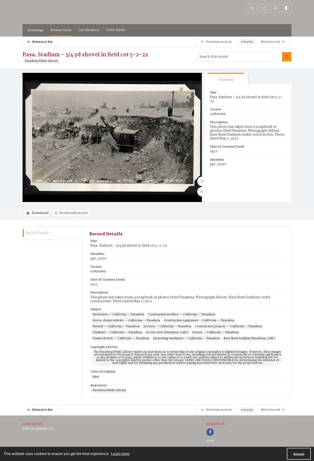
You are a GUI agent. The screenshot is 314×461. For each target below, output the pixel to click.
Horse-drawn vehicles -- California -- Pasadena (126, 320)
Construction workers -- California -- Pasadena (181, 314)
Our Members (88, 30)
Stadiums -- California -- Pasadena (117, 332)
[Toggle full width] (201, 181)
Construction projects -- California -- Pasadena (228, 326)
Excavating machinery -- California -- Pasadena (186, 338)
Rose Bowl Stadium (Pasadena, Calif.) (249, 338)
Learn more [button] (120, 454)
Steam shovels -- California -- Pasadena (121, 338)
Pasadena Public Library (41, 61)
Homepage (35, 30)
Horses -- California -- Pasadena (215, 332)
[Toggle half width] (201, 191)
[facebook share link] (210, 432)
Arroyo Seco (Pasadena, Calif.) (167, 332)
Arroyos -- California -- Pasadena (167, 326)
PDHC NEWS (116, 30)
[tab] (226, 79)
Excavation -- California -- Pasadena (118, 314)
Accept (298, 454)
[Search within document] (286, 56)
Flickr (210, 440)
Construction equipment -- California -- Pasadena (199, 320)
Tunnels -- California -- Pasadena (116, 326)
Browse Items (61, 30)
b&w (96, 377)
